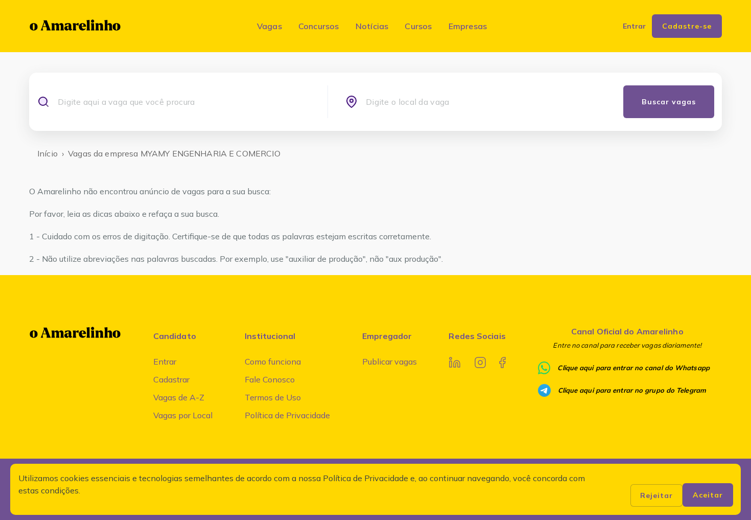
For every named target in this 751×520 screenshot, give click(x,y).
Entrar (164, 361)
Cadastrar (171, 379)
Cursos (418, 26)
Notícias (372, 26)
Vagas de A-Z (178, 397)
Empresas (468, 26)
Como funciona (273, 361)
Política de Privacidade (287, 415)
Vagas (269, 26)
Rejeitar (656, 495)
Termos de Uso (273, 397)
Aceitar (708, 495)
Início (47, 153)
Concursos (318, 26)
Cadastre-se (687, 26)
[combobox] (184, 102)
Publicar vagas (389, 361)
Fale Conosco (270, 379)
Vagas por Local (183, 415)
